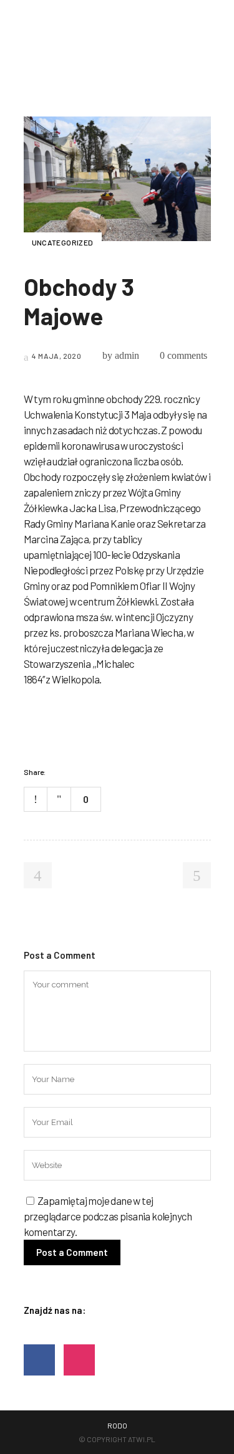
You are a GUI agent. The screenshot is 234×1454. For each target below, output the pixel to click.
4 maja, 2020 (56, 355)
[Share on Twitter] (75, 771)
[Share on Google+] (91, 771)
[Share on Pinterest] (107, 771)
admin (127, 355)
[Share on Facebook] (59, 771)
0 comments (183, 355)
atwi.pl (141, 1439)
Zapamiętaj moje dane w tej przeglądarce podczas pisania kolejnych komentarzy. (108, 1216)
